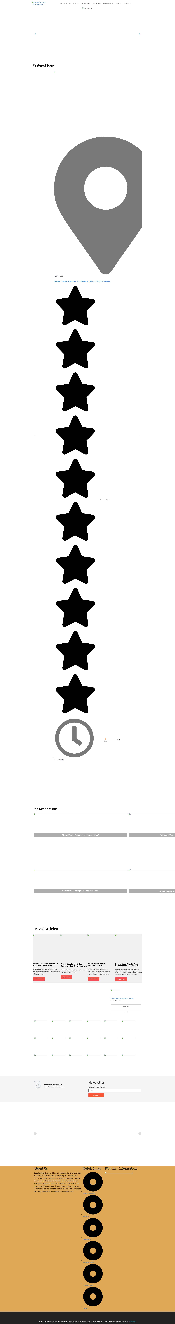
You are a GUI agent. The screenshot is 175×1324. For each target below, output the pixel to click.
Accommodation (108, 3)
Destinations (96, 3)
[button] (35, 34)
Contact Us (127, 3)
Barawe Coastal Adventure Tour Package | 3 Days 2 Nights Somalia (82, 281)
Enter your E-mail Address (96, 1087)
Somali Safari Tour (64, 3)
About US (76, 3)
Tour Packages (85, 3)
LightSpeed (132, 1321)
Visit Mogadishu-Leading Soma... (122, 998)
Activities (118, 3)
